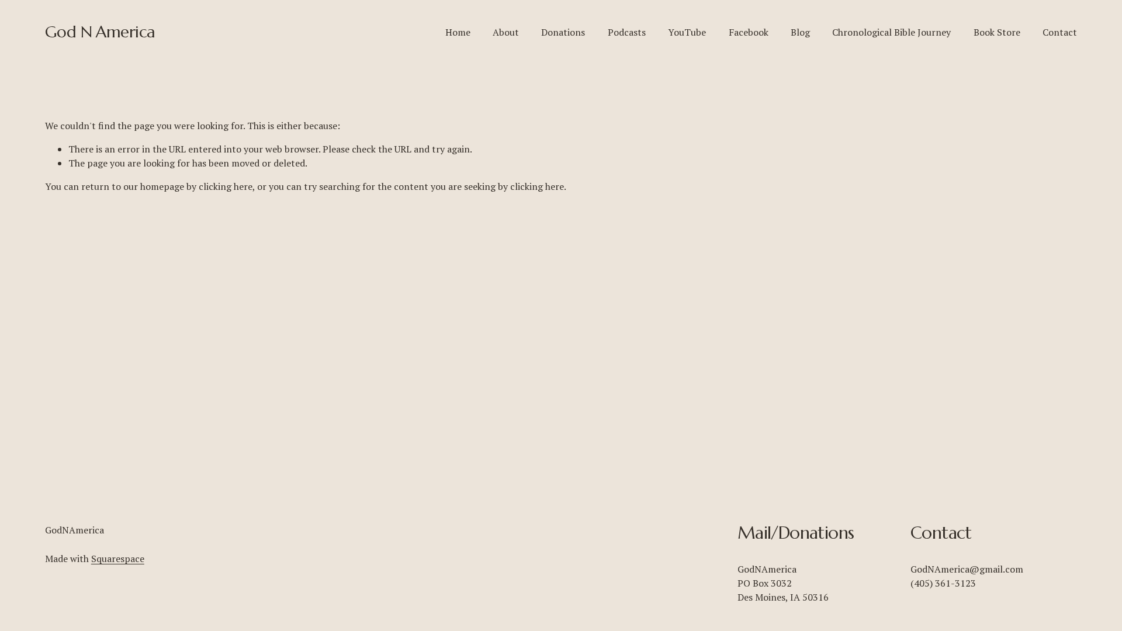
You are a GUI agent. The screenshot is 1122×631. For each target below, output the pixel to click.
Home (457, 32)
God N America (100, 32)
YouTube (687, 32)
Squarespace (117, 558)
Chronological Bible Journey (891, 32)
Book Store (997, 32)
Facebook (748, 32)
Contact (1060, 32)
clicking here (225, 186)
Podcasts (627, 32)
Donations (563, 32)
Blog (800, 32)
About (506, 32)
